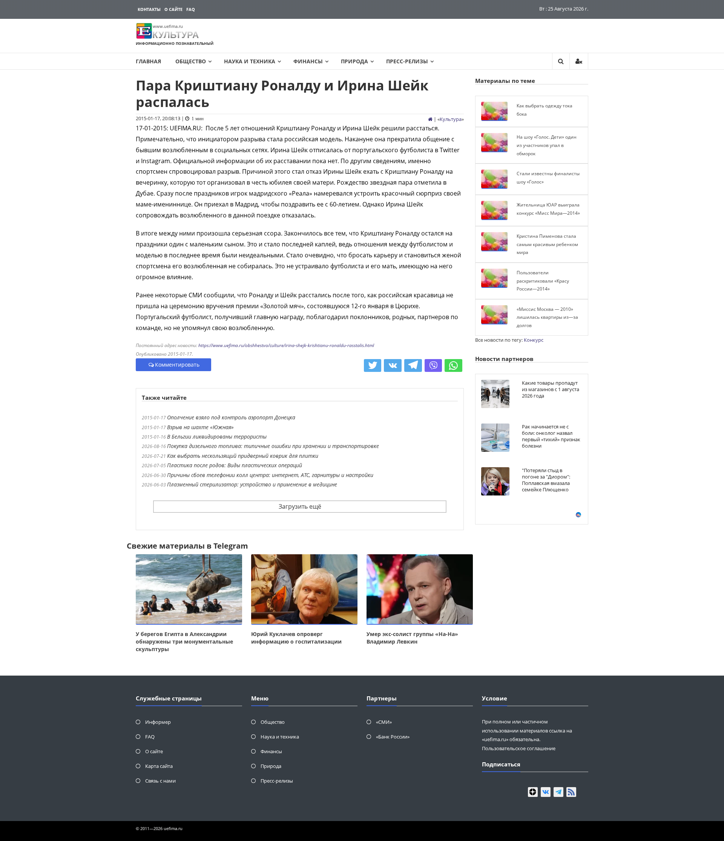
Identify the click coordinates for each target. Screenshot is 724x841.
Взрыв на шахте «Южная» (200, 427)
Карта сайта (159, 766)
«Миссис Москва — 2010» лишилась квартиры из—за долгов (547, 317)
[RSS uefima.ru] (571, 792)
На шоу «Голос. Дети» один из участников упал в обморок (547, 145)
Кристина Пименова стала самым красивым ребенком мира (547, 244)
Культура (451, 119)
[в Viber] (433, 365)
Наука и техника (249, 61)
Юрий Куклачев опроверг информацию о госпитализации (296, 637)
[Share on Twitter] (373, 365)
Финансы (308, 61)
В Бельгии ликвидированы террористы (217, 436)
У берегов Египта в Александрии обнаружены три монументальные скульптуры (184, 641)
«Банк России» (393, 736)
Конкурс (533, 339)
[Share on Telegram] (413, 365)
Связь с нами (160, 780)
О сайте (173, 9)
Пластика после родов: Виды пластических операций (234, 465)
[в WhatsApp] (453, 365)
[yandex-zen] (533, 792)
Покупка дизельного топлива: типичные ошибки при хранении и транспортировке (273, 446)
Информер (158, 722)
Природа (354, 61)
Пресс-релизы (407, 61)
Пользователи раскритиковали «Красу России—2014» (543, 280)
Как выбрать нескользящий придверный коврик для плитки (242, 455)
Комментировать (177, 364)
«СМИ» (384, 722)
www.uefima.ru (168, 26)
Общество (190, 61)
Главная (148, 61)
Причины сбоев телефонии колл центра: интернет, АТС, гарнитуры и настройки (270, 475)
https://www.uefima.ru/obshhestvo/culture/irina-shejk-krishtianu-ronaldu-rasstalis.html (286, 345)
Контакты (149, 9)
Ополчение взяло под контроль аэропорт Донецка (231, 417)
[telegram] (558, 792)
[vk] (546, 792)
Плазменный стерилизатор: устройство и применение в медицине (252, 484)
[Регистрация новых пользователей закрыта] (579, 61)
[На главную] (430, 119)
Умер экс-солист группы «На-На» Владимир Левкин (412, 637)
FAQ (190, 9)
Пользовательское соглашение (518, 748)
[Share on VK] (393, 365)
